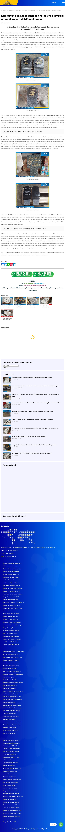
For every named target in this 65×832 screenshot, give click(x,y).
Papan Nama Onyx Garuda (11, 577)
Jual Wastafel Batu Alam (10, 763)
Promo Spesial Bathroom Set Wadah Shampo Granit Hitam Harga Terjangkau (35, 386)
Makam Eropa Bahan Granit (11, 591)
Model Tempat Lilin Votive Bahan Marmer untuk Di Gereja (29, 436)
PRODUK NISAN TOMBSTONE (14, 10)
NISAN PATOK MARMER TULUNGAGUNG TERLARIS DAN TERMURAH (28, 228)
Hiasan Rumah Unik (9, 765)
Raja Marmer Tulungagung (11, 654)
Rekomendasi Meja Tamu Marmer (13, 691)
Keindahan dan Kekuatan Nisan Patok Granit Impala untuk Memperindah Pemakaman (33, 28)
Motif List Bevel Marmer (10, 633)
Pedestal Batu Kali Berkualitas (12, 580)
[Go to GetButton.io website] (61, 829)
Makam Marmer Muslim (10, 799)
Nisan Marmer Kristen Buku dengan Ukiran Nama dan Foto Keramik (32, 377)
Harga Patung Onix (8, 628)
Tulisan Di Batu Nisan (9, 754)
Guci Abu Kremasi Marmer (11, 631)
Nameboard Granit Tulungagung (13, 625)
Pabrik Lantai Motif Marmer (11, 574)
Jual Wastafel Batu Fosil (10, 642)
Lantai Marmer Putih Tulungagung (13, 602)
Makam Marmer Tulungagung (12, 810)
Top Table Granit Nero (9, 774)
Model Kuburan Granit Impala (12, 805)
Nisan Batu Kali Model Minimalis (12, 699)
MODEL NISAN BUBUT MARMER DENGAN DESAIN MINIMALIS (26, 131)
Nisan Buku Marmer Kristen (11, 611)
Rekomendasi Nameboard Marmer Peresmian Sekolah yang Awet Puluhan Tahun (36, 403)
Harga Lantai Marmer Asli (10, 600)
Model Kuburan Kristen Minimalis (12, 608)
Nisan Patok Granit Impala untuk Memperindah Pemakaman (21, 255)
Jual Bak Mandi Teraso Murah (12, 705)
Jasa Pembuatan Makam (11, 716)
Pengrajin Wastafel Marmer (11, 585)
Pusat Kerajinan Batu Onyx (11, 636)
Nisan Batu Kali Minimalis (10, 782)
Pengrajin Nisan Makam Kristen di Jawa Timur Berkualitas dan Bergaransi (34, 445)
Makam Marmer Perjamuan (11, 605)
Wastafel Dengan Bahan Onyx (12, 708)
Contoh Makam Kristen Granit (12, 722)
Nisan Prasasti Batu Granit (11, 751)
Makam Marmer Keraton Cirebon (13, 682)
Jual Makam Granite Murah (11, 808)
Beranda (3, 10)
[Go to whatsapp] (61, 824)
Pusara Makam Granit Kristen (12, 569)
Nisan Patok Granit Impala (42, 255)
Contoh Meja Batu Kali (9, 777)
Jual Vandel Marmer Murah (11, 583)
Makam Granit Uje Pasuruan (11, 802)
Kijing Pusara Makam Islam (11, 566)
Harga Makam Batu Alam (10, 730)
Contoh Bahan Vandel (9, 668)
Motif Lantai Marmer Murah (11, 614)
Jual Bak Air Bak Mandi (9, 702)
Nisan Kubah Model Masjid (11, 571)
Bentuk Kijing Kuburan (9, 733)
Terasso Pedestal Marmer (11, 645)
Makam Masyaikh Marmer (11, 794)
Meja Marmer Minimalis (10, 771)
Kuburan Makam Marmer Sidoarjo (13, 796)
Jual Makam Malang (9, 719)
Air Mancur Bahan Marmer (11, 760)
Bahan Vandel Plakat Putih (11, 619)
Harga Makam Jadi (9, 785)
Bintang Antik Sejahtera (31, 829)
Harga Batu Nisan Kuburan (11, 822)
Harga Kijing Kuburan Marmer (12, 791)
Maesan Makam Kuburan (10, 819)
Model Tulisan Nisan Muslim (11, 743)
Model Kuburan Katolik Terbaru (12, 725)
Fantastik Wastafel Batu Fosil (12, 696)
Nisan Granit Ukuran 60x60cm (12, 779)
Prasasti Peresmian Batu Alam (12, 563)
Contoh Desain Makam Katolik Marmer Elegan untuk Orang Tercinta (32, 420)
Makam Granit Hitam (9, 727)
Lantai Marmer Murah (9, 680)
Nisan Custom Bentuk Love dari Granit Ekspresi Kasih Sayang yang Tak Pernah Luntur (35, 395)
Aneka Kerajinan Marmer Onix (12, 768)
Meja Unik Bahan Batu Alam (11, 616)
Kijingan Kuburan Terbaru (10, 788)
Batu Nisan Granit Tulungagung (12, 594)
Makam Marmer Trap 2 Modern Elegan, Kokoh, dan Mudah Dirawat (32, 453)
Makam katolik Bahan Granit (11, 816)
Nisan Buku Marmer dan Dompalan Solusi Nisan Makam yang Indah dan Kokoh (35, 428)
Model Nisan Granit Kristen (11, 740)
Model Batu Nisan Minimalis (11, 757)
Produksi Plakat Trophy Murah (12, 622)
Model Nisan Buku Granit (10, 685)
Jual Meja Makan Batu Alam (11, 694)
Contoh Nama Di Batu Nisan (11, 746)
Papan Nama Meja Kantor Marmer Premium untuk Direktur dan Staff (32, 411)
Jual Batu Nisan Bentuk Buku (11, 749)
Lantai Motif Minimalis (9, 688)
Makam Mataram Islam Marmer (12, 588)
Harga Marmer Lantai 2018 (11, 597)
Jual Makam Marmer (9, 713)
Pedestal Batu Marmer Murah (12, 639)
